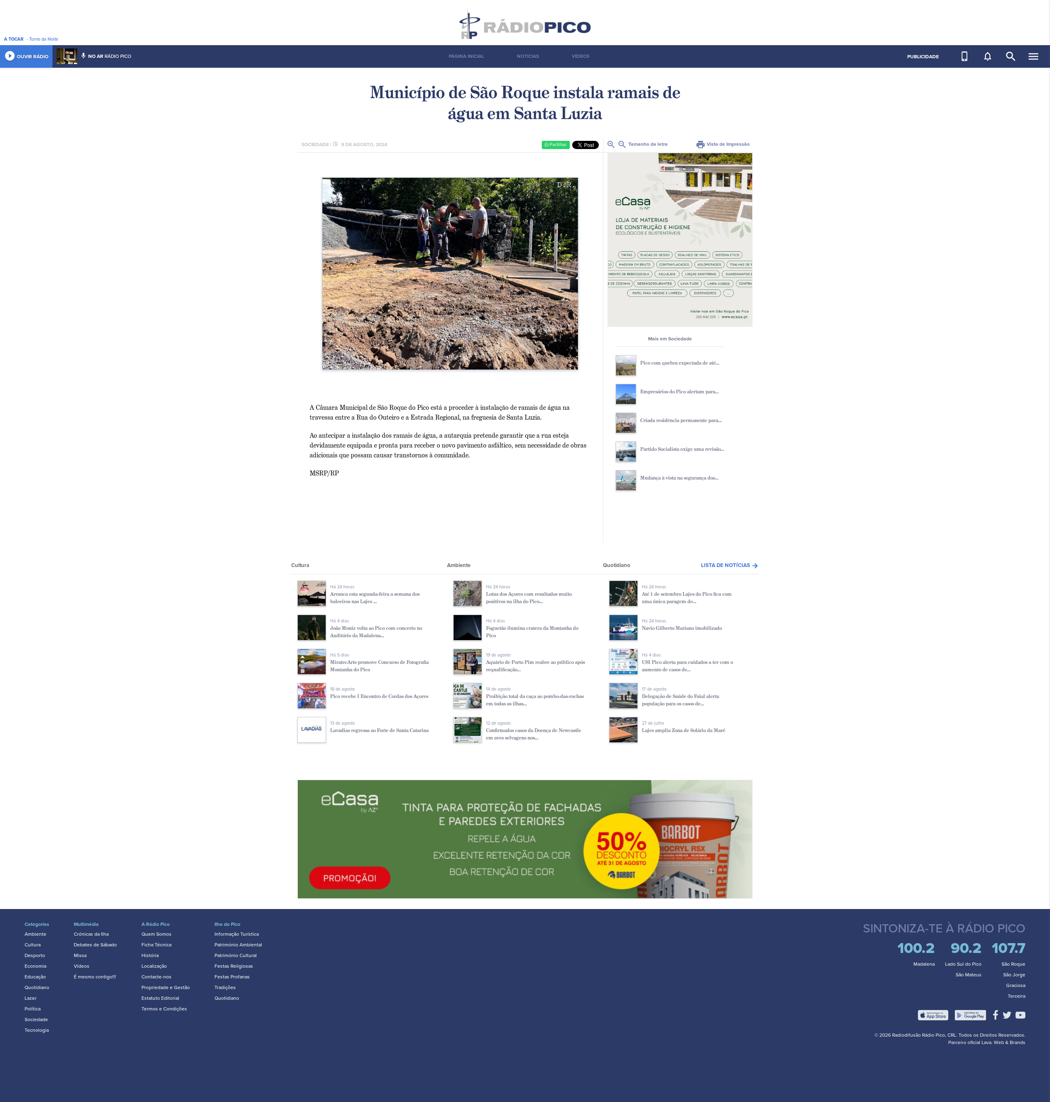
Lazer (31, 998)
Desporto (35, 955)
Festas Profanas (232, 977)
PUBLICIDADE (923, 57)
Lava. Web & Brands (1003, 1042)
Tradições (225, 987)
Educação (35, 977)
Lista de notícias (730, 565)
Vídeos (81, 966)
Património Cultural (236, 955)
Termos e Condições (164, 1009)
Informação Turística (237, 934)
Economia (35, 966)
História (150, 955)
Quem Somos (156, 934)
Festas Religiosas (234, 966)
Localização (154, 966)
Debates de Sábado (95, 945)
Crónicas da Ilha (91, 934)
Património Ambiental (238, 945)
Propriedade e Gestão (166, 987)
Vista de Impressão (723, 144)
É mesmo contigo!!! (95, 977)
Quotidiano (37, 987)
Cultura (33, 945)
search (1010, 56)
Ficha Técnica (156, 945)
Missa (80, 955)
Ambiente (35, 934)
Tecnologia (37, 1030)
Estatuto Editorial (160, 998)
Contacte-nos (156, 977)
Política (33, 1009)
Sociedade (36, 1019)
